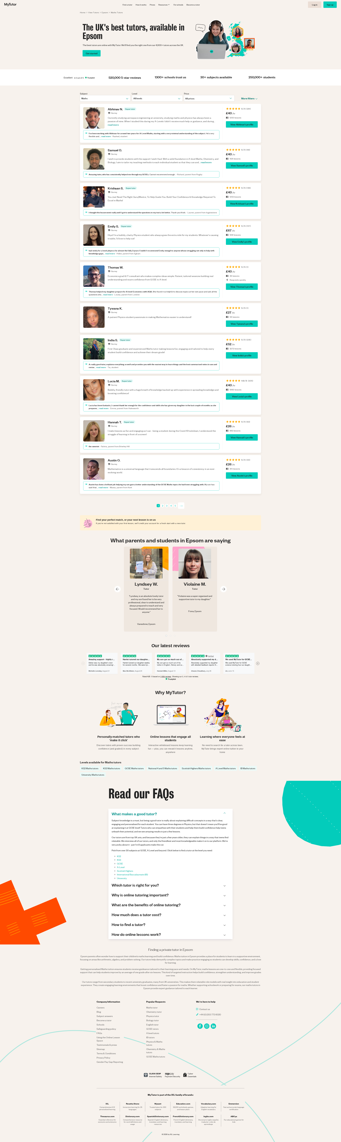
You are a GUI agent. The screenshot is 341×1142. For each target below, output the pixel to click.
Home (83, 12)
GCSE (120, 863)
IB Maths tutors (247, 768)
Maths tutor (152, 1007)
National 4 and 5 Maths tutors (162, 768)
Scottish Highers (125, 870)
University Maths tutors (93, 774)
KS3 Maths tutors (111, 768)
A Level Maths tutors (226, 768)
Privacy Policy (103, 1057)
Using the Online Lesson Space (108, 1039)
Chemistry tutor (154, 1011)
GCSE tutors (152, 1028)
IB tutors (150, 1037)
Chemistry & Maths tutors (155, 1051)
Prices (152, 4)
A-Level (121, 867)
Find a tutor (127, 4)
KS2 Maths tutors (90, 768)
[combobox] (81, 98)
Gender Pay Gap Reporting (110, 1061)
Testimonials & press (107, 1044)
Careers (100, 1007)
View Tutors (93, 12)
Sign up (330, 4)
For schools (178, 4)
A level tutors (152, 1033)
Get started (91, 53)
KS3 (119, 859)
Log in (314, 4)
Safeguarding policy (106, 1028)
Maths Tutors (117, 12)
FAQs (99, 1033)
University (122, 878)
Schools (100, 1024)
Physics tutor (152, 1016)
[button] (130, 109)
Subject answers (105, 1016)
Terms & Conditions (106, 1053)
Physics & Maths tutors (154, 1043)
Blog (99, 1011)
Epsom (105, 12)
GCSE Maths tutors (134, 768)
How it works (141, 4)
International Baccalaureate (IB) (132, 874)
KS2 (119, 856)
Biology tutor (152, 1020)
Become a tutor (193, 4)
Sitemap (101, 1049)
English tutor (152, 1024)
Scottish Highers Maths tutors (196, 768)
